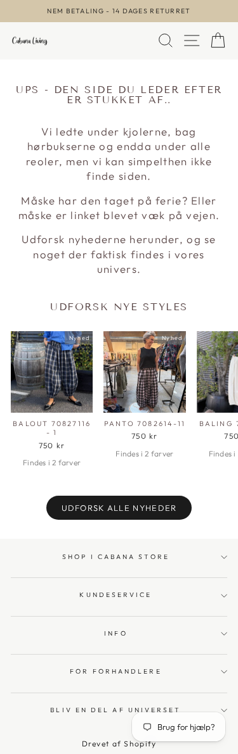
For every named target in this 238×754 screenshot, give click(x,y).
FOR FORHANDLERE (115, 671)
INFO (115, 633)
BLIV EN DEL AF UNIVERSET (115, 710)
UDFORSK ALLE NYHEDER (119, 508)
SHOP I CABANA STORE (115, 557)
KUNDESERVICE (115, 595)
